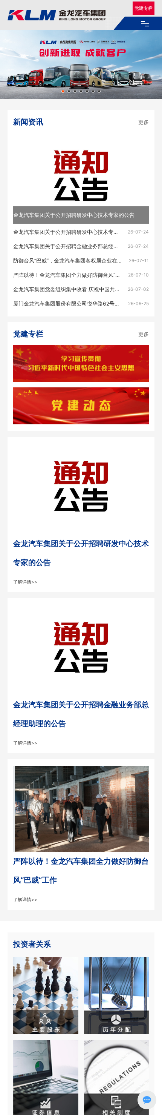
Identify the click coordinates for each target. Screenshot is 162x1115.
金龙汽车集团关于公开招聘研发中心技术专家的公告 (73, 215)
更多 (143, 122)
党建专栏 (143, 8)
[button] (62, 91)
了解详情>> (25, 582)
